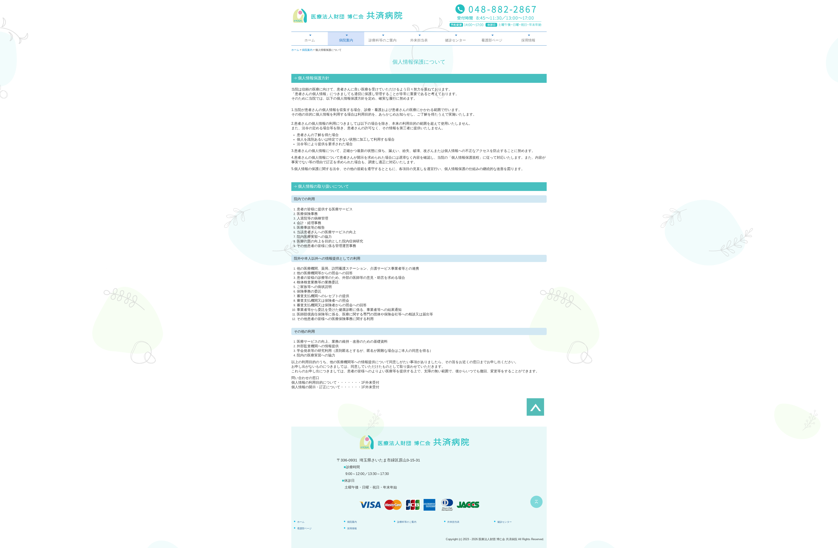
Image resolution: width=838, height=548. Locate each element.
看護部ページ (491, 40)
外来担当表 (419, 40)
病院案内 (346, 40)
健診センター (455, 40)
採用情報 (528, 40)
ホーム (309, 40)
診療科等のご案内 (383, 40)
